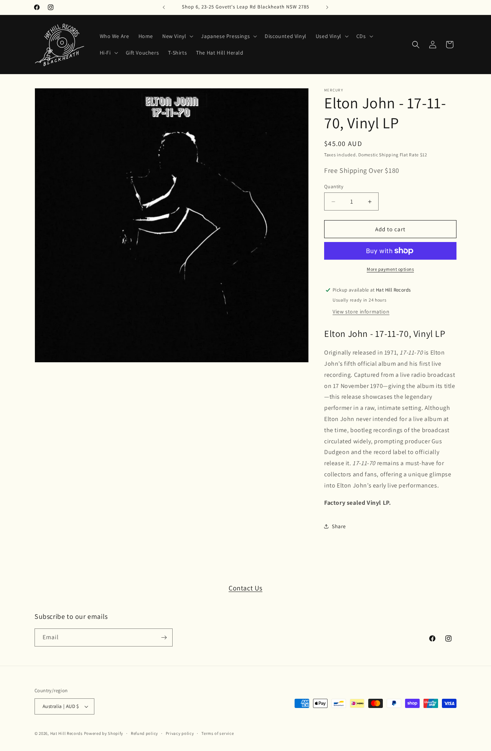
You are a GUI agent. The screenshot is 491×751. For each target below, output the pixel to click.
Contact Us (245, 588)
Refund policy (144, 733)
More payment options (390, 269)
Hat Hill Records (66, 733)
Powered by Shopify (104, 733)
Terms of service (217, 733)
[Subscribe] (163, 637)
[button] (177, 36)
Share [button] (339, 526)
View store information (361, 311)
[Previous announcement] (163, 7)
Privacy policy (180, 733)
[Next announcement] (327, 7)
